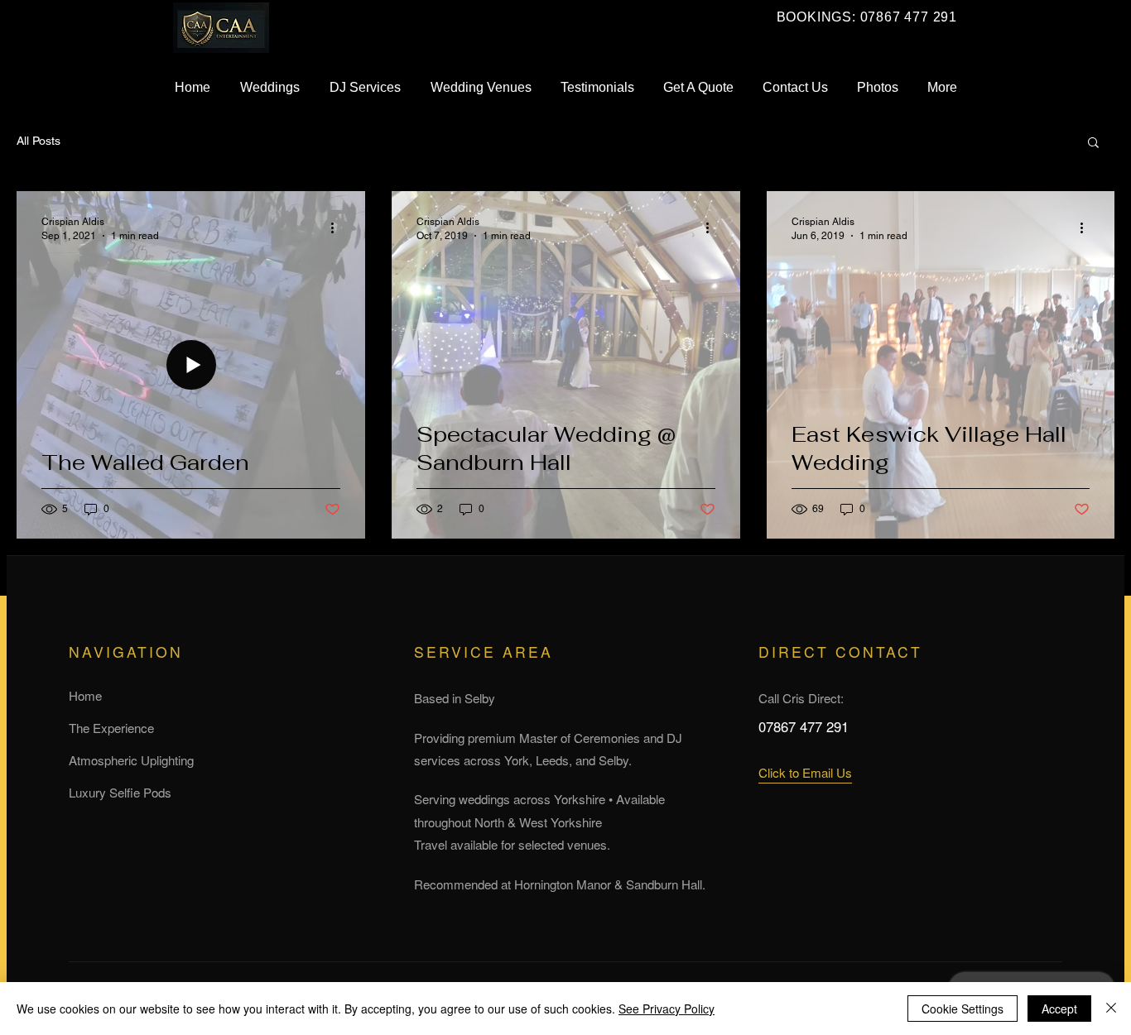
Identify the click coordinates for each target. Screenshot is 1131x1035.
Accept (1059, 1008)
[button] (1093, 143)
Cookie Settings (962, 1008)
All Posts (38, 140)
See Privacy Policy (666, 1008)
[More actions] (338, 227)
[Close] (1111, 1008)
